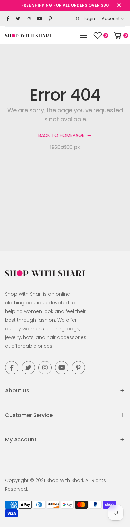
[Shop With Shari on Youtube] (39, 19)
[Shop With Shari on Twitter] (18, 19)
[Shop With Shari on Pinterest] (50, 19)
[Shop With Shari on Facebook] (8, 19)
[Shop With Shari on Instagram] (28, 19)
